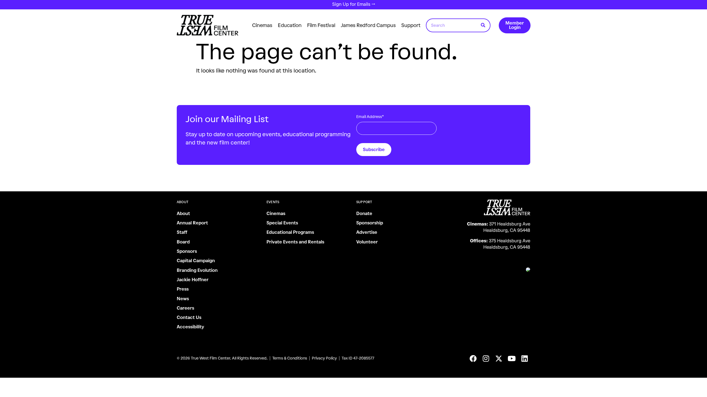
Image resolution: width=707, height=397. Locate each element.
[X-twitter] (499, 358)
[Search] (483, 25)
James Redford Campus (368, 25)
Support (410, 25)
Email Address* (370, 116)
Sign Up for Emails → (353, 4)
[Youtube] (512, 358)
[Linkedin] (524, 358)
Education (290, 25)
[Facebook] (473, 358)
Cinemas (262, 25)
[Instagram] (486, 358)
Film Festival (321, 25)
